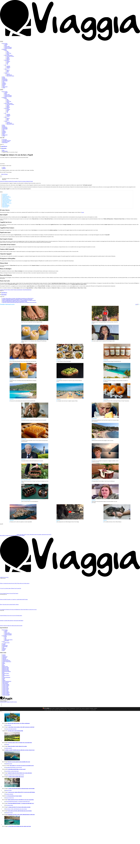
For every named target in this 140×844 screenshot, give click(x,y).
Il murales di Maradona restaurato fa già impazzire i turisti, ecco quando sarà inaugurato (17, 299)
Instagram (4, 168)
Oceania (5, 72)
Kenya (8, 71)
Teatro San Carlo (5, 206)
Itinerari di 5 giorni (5, 669)
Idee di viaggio (4, 43)
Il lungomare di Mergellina (6, 202)
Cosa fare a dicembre (5, 695)
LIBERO (51, 708)
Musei (3, 672)
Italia (7, 51)
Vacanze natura (7, 46)
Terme (3, 679)
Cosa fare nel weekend (6, 660)
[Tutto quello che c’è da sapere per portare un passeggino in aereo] (71, 763)
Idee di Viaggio (4, 151)
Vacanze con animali (7, 48)
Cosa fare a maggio (5, 688)
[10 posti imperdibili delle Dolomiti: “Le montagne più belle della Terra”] (71, 801)
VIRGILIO (53, 708)
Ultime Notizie (6, 642)
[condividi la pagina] (1, 176)
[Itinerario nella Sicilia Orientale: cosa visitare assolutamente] (71, 717)
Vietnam (8, 116)
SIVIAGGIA (83, 708)
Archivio (15, 701)
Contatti (3, 87)
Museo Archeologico (5, 204)
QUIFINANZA (87, 708)
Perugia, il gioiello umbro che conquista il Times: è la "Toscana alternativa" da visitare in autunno (19, 300)
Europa (5, 50)
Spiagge (3, 678)
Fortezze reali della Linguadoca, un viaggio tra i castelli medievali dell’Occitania (14, 599)
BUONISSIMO (91, 708)
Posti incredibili (5, 79)
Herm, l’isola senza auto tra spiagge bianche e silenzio (9, 604)
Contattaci (8, 701)
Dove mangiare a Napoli (16, 181)
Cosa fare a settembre (6, 692)
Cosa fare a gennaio (5, 684)
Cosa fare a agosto (5, 691)
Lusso (3, 81)
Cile (7, 64)
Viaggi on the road (5, 682)
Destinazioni (4, 49)
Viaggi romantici (5, 683)
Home (3, 150)
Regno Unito (9, 53)
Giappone (8, 114)
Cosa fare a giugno (5, 689)
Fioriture (3, 663)
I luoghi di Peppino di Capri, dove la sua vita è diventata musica (11, 615)
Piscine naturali (4, 142)
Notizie (3, 76)
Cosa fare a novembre (6, 694)
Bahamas (8, 59)
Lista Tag (3, 654)
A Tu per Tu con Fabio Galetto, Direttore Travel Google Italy (10, 588)
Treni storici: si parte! (5, 141)
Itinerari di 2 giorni (5, 668)
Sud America (6, 60)
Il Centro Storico (5, 194)
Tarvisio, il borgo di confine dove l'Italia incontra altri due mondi (11, 625)
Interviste (3, 84)
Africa (5, 117)
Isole (3, 664)
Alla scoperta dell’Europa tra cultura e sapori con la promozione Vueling (14, 301)
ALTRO (1, 89)
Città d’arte (4, 658)
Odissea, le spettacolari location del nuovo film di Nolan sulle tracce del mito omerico (14, 583)
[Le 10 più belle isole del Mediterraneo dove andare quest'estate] (71, 820)
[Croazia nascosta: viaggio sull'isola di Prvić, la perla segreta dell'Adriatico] (71, 790)
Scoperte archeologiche (6, 677)
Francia (8, 52)
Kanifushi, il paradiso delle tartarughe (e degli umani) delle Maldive (11, 620)
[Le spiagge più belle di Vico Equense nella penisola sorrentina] (71, 805)
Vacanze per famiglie (8, 47)
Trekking (3, 680)
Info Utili (3, 643)
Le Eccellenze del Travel (6, 140)
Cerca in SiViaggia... (3, 700)
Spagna (8, 54)
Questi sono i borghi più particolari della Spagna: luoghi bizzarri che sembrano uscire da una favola (19, 302)
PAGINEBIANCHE (72, 708)
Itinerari (3, 665)
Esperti (3, 85)
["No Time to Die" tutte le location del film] (71, 728)
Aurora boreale (4, 656)
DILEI (80, 708)
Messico (8, 58)
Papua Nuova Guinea (10, 75)
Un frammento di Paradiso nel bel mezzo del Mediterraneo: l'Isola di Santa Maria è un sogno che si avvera (18, 609)
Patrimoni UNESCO (5, 675)
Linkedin (3, 167)
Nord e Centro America (8, 55)
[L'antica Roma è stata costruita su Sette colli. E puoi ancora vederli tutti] (71, 725)
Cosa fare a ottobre (5, 693)
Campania (2, 289)
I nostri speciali (4, 86)
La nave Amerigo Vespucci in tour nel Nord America (9, 593)
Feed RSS (12, 701)
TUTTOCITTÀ (77, 708)
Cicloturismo (4, 657)
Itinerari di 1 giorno (5, 667)
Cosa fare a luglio (5, 690)
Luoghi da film (4, 80)
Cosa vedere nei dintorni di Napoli (27, 181)
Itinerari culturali (10, 289)
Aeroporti (4, 655)
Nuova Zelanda (9, 74)
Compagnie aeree (5, 659)
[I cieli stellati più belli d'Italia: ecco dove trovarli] (71, 767)
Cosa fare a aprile (5, 687)
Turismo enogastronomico (18, 289)
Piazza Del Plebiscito (5, 205)
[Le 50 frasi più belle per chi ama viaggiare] (71, 794)
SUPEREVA (95, 708)
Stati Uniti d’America (10, 56)
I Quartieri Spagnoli (5, 201)
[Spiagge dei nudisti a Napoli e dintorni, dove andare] (71, 744)
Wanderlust (4, 83)
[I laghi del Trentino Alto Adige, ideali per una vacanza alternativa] (71, 771)
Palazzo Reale (4, 203)
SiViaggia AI (4, 78)
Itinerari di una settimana (6, 671)
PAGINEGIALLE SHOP (63, 708)
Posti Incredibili (5, 645)
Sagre (3, 676)
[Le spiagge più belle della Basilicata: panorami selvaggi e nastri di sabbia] (71, 782)
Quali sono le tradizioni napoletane (6, 181)
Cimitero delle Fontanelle (6, 200)
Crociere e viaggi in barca (6, 661)
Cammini (6, 44)
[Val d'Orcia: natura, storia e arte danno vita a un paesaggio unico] (71, 736)
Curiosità (3, 82)
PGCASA (68, 708)
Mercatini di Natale (5, 673)
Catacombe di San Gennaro (7, 199)
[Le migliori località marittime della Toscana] (71, 774)
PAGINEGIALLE (57, 708)
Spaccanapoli (4, 195)
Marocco (8, 69)
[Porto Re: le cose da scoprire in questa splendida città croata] (71, 755)
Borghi (5, 45)
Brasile (8, 62)
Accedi (1, 41)
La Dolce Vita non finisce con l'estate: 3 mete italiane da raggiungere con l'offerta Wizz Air (17, 298)
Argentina (8, 61)
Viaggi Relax (25, 289)
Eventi (3, 662)
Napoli (82, 212)
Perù (7, 63)
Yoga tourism (4, 139)
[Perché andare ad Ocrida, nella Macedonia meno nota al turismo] (71, 808)
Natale (3, 674)
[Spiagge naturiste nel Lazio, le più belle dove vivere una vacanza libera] (71, 797)
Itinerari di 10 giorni (5, 670)
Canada (8, 57)
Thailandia (8, 115)
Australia (8, 73)
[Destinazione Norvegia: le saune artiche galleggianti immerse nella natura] (71, 812)
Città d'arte (5, 289)
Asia (5, 113)
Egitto (8, 70)
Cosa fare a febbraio (5, 685)
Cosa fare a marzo (5, 686)
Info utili (3, 77)
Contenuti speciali (3, 701)
